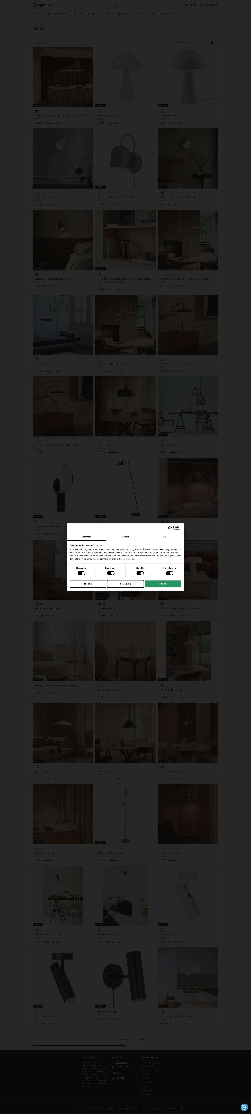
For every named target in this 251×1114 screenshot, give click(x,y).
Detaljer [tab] (125, 537)
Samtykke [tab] (86, 537)
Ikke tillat (88, 584)
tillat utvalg (125, 584)
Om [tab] (164, 537)
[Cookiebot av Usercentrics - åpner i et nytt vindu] (170, 528)
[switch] (111, 573)
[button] (244, 1107)
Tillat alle (163, 584)
